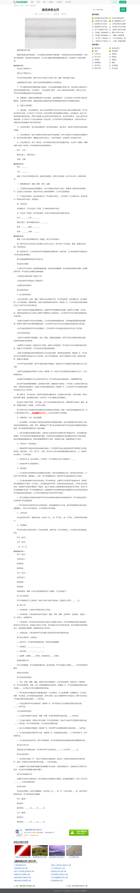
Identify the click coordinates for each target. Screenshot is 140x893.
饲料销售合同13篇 (21, 868)
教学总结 (98, 48)
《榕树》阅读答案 (118, 35)
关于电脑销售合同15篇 (59, 877)
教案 (113, 62)
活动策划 (115, 65)
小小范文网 (66, 890)
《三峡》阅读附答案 (119, 41)
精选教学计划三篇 (101, 27)
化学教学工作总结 (101, 24)
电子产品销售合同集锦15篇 (24, 871)
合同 (38, 2)
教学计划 (98, 68)
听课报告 (98, 62)
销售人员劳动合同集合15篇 (61, 865)
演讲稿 (97, 59)
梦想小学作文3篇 (117, 32)
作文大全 (98, 57)
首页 (32, 2)
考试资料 (115, 51)
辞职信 (114, 57)
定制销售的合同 (57, 880)
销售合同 (33, 5)
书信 (44, 2)
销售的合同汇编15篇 (58, 871)
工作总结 (59, 2)
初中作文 (98, 65)
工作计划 (68, 2)
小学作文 (98, 54)
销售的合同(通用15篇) (22, 874)
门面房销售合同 (20, 865)
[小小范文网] (20, 2)
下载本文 (64, 14)
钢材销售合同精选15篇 (22, 877)
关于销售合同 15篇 (58, 868)
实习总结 (115, 68)
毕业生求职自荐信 (118, 18)
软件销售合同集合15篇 (59, 874)
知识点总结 (116, 48)
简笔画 (114, 54)
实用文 (51, 2)
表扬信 (114, 59)
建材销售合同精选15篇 (22, 880)
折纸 (96, 51)
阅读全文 (56, 14)
